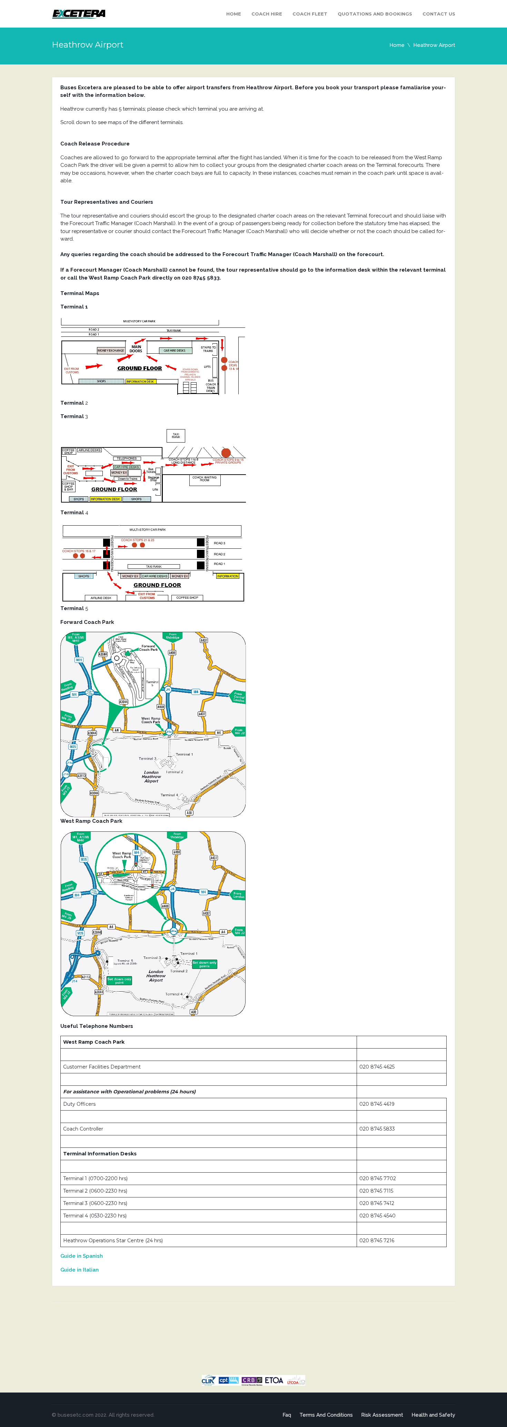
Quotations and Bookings (375, 14)
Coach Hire (266, 14)
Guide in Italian (79, 1270)
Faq (286, 1415)
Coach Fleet (309, 14)
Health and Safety (433, 1415)
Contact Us (439, 14)
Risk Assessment (382, 1415)
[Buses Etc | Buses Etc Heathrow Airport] (78, 13)
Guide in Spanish (81, 1256)
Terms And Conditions (326, 1415)
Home (233, 14)
